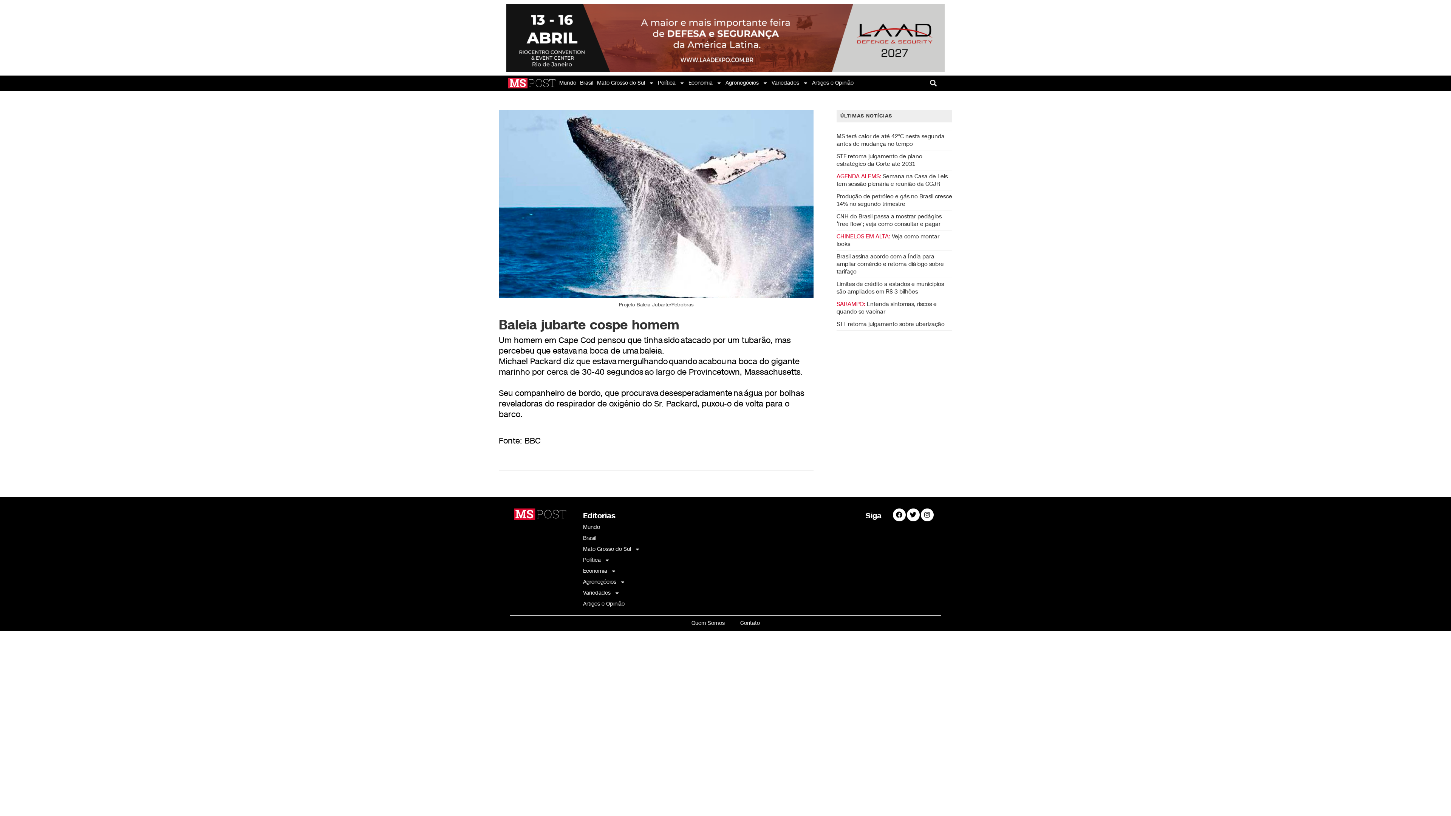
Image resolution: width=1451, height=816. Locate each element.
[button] (933, 83)
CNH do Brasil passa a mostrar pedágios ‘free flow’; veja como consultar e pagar (889, 220)
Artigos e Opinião (833, 83)
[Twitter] (913, 514)
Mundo (567, 83)
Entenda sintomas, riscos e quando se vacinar (887, 307)
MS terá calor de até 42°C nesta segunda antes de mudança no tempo (891, 140)
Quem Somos (708, 623)
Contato (750, 623)
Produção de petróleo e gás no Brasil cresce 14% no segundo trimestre (894, 200)
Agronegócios (742, 83)
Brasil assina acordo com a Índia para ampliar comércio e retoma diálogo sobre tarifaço (890, 264)
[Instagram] (927, 514)
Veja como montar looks (888, 240)
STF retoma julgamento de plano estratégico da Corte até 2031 (879, 160)
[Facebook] (899, 514)
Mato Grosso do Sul (621, 83)
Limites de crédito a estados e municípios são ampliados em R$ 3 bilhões (890, 287)
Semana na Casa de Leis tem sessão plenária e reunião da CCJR (892, 180)
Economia (700, 83)
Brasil (586, 83)
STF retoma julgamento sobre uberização (891, 324)
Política (667, 83)
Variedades (785, 83)
